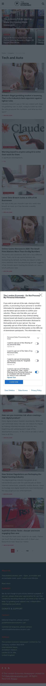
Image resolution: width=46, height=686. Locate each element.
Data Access (23, 390)
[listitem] (23, 338)
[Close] (41, 296)
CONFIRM (14, 382)
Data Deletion (10, 390)
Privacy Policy (36, 390)
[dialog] (23, 343)
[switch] (37, 343)
